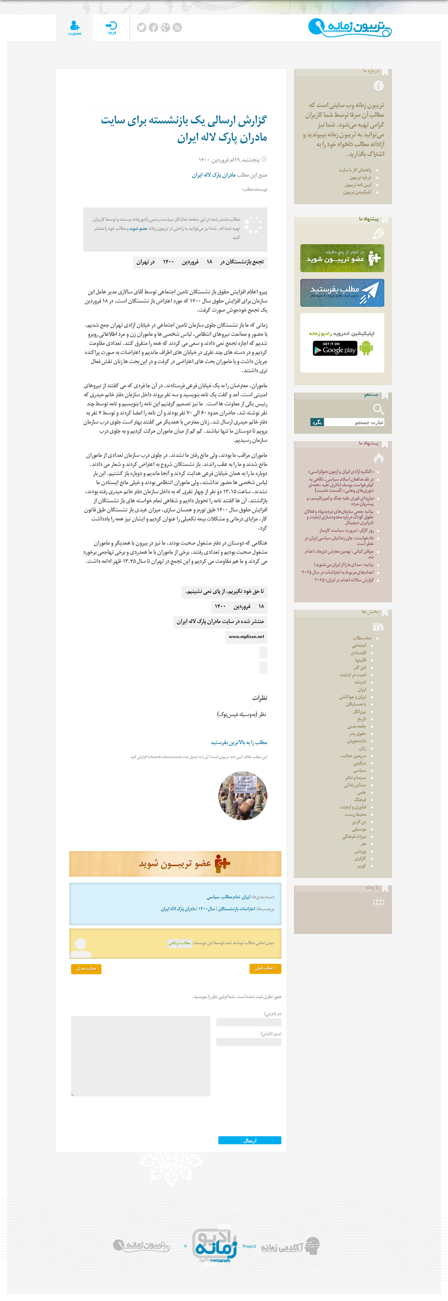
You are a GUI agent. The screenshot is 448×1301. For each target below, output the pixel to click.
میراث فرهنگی (354, 837)
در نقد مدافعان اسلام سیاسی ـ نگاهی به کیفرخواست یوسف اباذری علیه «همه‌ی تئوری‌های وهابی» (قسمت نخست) (341, 485)
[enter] (111, 27)
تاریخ (361, 719)
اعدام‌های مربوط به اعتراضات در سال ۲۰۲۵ (338, 573)
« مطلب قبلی (265, 969)
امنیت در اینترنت (353, 675)
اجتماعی (359, 646)
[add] (74, 27)
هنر (363, 844)
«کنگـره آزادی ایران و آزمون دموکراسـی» (341, 472)
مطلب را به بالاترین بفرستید (239, 743)
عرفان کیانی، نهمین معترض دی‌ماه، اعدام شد (339, 555)
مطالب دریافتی (180, 943)
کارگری (360, 859)
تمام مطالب (231, 898)
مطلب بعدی (86, 969)
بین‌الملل (359, 712)
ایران (246, 898)
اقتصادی (358, 653)
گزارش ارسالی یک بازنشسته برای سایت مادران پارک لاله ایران (184, 130)
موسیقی (359, 830)
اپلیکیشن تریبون (357, 193)
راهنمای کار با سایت (355, 171)
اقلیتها (360, 661)
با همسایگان (356, 705)
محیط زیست (355, 815)
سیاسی (213, 898)
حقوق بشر (357, 734)
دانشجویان (356, 741)
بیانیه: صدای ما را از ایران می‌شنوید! (344, 565)
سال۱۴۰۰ (206, 910)
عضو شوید (139, 229)
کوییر (361, 866)
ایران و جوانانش (352, 697)
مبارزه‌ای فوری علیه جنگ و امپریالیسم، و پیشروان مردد (340, 502)
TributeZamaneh (350, 27)
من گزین (359, 822)
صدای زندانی (355, 786)
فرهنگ (360, 800)
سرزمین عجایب (353, 756)
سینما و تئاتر (355, 778)
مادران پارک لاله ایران (214, 176)
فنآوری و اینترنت (353, 808)
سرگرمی (360, 764)
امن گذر (360, 668)
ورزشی (360, 852)
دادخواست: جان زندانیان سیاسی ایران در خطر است (339, 542)
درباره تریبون (360, 178)
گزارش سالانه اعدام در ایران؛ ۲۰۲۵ (344, 581)
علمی (361, 793)
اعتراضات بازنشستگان (236, 910)
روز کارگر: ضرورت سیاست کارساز (346, 531)
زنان (362, 749)
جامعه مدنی (357, 727)
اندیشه (360, 683)
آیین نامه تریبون (358, 185)
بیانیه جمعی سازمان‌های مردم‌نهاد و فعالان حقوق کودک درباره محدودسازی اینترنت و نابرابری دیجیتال (339, 518)
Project (249, 1246)
